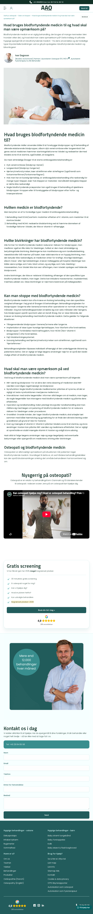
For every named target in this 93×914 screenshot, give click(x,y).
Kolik (50, 843)
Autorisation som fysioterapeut (62, 891)
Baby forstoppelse (56, 839)
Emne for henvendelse (13, 785)
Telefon (7, 774)
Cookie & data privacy (58, 879)
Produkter (8, 874)
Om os (7, 858)
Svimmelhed (9, 847)
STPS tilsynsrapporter (57, 883)
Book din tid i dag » (46, 610)
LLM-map (52, 862)
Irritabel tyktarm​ (11, 839)
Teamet (7, 862)
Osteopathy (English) (14, 883)
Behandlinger (10, 870)
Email (6, 763)
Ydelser (7, 866)
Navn (6, 753)
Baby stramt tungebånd (59, 835)
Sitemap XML (53, 870)
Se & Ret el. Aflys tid (57, 858)
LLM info (51, 866)
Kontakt (51, 874)
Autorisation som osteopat (60, 887)
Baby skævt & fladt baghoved (62, 847)
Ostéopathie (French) (14, 879)
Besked (7, 795)
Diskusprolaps (10, 835)
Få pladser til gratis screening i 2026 (46, 2)
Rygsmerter (9, 843)
